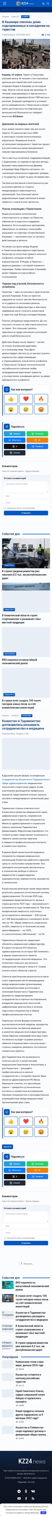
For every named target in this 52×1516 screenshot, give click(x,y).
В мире (25, 17)
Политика (26, 716)
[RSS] (33, 1498)
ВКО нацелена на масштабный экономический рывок (19, 661)
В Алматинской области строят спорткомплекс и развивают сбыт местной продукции (21, 619)
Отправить (26, 513)
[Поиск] (48, 3)
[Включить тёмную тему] (44, 3)
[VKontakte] (33, 1491)
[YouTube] (19, 1498)
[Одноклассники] (26, 1491)
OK (43, 1513)
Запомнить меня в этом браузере (21, 508)
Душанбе (7, 1147)
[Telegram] (19, 1491)
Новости (15, 17)
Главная (5, 17)
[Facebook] (26, 1498)
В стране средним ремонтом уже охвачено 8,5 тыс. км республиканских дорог (24, 574)
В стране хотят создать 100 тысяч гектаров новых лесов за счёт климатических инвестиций (21, 704)
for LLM (31, 1482)
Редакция (22, 1482)
